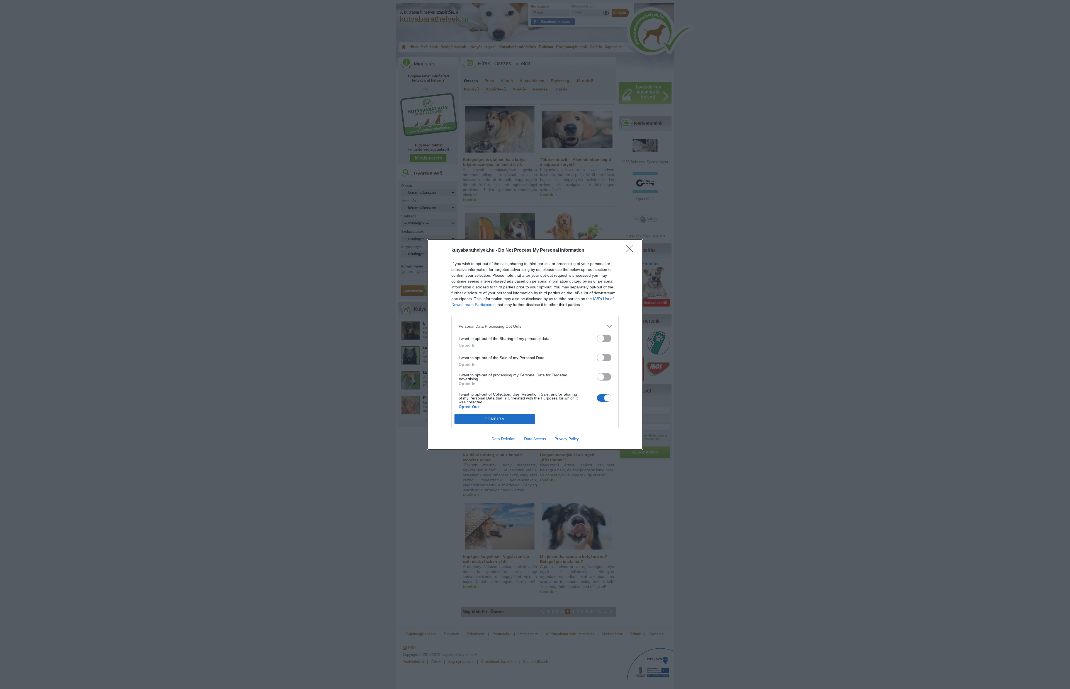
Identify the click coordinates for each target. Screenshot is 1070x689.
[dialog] (535, 344)
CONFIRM (495, 419)
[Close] (631, 250)
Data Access (535, 439)
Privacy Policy (567, 439)
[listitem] (535, 326)
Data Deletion (503, 439)
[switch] (604, 338)
